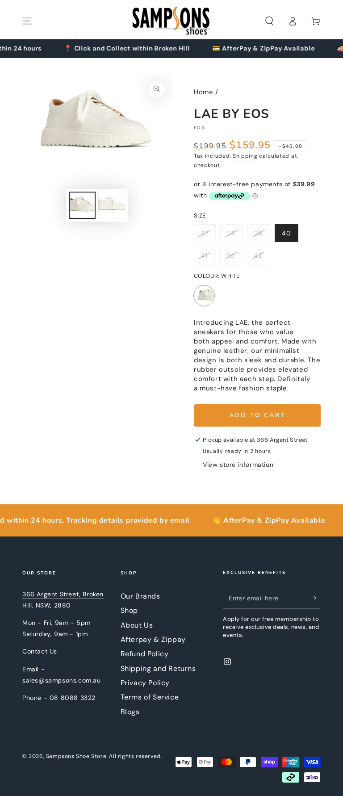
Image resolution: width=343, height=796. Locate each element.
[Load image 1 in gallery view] (82, 205)
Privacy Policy (145, 682)
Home (203, 92)
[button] (269, 21)
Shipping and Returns (158, 668)
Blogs (130, 711)
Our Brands (140, 596)
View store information (238, 465)
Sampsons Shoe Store (76, 756)
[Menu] (27, 21)
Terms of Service (150, 697)
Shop (129, 610)
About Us (137, 625)
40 (289, 235)
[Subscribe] (315, 598)
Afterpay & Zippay (153, 639)
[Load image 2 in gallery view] (111, 205)
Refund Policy (145, 653)
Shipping (245, 155)
